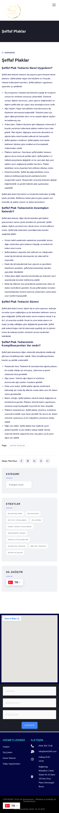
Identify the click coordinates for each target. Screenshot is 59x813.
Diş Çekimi (36, 520)
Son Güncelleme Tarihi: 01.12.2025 (29, 809)
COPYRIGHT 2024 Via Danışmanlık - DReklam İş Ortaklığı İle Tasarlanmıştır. (29, 800)
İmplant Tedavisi (38, 546)
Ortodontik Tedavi (16, 533)
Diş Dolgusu (33, 513)
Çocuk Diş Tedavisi (16, 546)
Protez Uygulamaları (18, 539)
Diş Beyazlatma (15, 513)
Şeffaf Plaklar (17, 445)
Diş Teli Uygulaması (17, 520)
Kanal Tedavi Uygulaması (20, 526)
